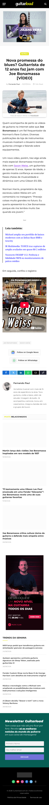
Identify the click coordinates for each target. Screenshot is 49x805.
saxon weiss (25, 343)
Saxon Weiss (21, 165)
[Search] (45, 4)
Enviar (25, 757)
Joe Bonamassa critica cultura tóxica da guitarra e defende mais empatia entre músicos (24, 536)
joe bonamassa (10, 343)
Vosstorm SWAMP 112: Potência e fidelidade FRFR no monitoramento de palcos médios (24, 258)
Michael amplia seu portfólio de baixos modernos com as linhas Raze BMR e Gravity (24, 237)
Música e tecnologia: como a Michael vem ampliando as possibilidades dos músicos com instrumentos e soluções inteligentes (24, 688)
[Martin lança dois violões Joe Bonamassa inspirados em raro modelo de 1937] (24, 435)
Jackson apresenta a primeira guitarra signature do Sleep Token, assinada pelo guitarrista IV (21, 660)
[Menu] (4, 4)
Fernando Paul (14, 84)
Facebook (34, 116)
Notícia (24, 54)
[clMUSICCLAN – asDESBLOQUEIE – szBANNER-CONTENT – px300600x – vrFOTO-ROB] (24, 629)
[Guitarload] (24, 4)
